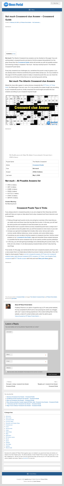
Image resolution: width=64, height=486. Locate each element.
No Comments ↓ (36, 22)
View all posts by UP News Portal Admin (28, 316)
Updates (8, 446)
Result (7, 439)
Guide (7, 430)
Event (7, 426)
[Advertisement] (32, 39)
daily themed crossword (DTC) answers (26, 256)
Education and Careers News (13, 423)
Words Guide (9, 447)
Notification (8, 435)
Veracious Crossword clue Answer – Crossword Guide (20, 397)
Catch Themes (37, 481)
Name (8, 354)
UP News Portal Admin (25, 22)
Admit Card (8, 418)
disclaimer (25, 458)
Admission (8, 416)
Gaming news (9, 428)
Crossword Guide (23, 62)
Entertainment (9, 425)
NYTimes (46, 85)
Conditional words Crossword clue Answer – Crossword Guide (23, 398)
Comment (9, 332)
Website (8, 368)
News (7, 433)
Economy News (9, 421)
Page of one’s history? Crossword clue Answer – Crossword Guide (24, 405)
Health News (9, 432)
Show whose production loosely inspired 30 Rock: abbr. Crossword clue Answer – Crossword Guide (32, 402)
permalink (14, 298)
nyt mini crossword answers (32, 254)
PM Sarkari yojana (10, 437)
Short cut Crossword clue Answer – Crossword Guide (20, 400)
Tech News (8, 444)
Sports (7, 440)
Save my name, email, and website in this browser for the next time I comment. (24, 371)
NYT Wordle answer (20, 258)
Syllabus (8, 442)
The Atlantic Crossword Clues (37, 297)
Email (8, 361)
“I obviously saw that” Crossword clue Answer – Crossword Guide (24, 404)
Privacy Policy (44, 479)
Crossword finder (20, 297)
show (13, 53)
